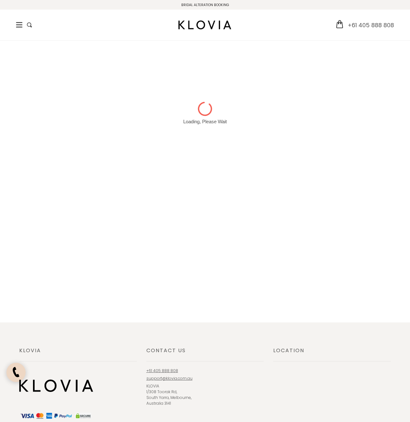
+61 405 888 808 (371, 25)
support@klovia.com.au (169, 378)
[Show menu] (19, 25)
